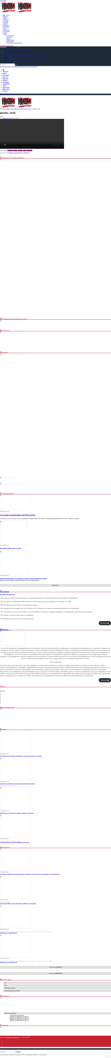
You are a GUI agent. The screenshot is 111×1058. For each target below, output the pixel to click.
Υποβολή (18, 1051)
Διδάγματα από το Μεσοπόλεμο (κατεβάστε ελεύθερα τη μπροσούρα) (17, 813)
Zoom (8, 38)
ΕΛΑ (5, 985)
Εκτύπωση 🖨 (105, 623)
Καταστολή (6, 25)
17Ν (5, 982)
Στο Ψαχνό (9, 37)
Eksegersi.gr (6, 118)
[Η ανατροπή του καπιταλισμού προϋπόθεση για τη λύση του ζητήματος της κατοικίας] (15, 752)
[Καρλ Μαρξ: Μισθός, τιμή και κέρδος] (13, 546)
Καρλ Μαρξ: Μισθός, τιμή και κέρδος (10, 548)
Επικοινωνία (14, 1049)
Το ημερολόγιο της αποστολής (17, 1015)
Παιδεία (5, 24)
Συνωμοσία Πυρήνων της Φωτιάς (12, 990)
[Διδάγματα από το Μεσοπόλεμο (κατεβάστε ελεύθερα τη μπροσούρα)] (15, 809)
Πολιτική (5, 16)
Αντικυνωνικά (10, 41)
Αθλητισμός (6, 31)
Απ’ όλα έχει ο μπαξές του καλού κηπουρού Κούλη (15, 50)
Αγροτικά (5, 22)
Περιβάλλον (6, 27)
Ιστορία (5, 32)
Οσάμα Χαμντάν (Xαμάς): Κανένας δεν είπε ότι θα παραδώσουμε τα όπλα (20, 51)
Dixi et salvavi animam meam (14, 43)
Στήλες (5, 34)
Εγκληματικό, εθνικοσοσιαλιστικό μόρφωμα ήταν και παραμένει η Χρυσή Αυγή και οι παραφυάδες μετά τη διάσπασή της (30, 874)
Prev (1, 691)
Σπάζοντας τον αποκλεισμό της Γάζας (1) (19, 1020)
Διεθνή (5, 18)
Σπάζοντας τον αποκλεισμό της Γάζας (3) (19, 1017)
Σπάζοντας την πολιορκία (10, 1013)
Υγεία (4, 28)
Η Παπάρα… (5, 630)
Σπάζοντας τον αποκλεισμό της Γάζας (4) (19, 1016)
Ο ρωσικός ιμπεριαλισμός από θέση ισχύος (17, 515)
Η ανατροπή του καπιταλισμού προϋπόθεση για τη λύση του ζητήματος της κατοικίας (21, 756)
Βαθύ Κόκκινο (10, 40)
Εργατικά (5, 21)
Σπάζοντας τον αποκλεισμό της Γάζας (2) (19, 1019)
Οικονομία (6, 19)
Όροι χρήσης (21, 1049)
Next (3, 691)
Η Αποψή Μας (10, 35)
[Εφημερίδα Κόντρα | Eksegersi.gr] (18, 66)
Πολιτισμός (6, 29)
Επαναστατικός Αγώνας (9, 988)
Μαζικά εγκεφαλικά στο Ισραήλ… (19, 153)
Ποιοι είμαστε (7, 1049)
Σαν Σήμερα (4, 591)
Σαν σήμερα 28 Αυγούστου (7, 594)
